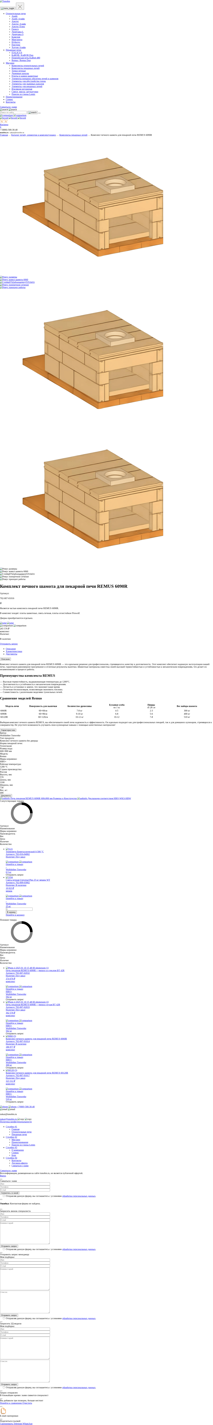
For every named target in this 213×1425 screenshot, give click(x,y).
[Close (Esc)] (1, 1179)
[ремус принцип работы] (13, 287)
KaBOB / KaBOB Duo (22, 55)
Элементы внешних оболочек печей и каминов (35, 78)
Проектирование (14, 97)
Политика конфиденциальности (16, 1121)
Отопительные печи (16, 13)
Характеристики (8, 730)
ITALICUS (17, 52)
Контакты (11, 102)
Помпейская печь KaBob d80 (26, 58)
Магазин (10, 63)
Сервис (9, 99)
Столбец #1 (11, 1126)
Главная (4, 135)
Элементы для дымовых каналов (28, 84)
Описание (5, 659)
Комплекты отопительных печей (28, 65)
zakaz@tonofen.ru (8, 1119)
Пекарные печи (13, 50)
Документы (6, 796)
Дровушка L (18, 32)
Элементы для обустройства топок (29, 81)
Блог (14, 1155)
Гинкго (15, 29)
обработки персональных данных (78, 1196)
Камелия (16, 37)
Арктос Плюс (18, 26)
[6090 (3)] (92, 274)
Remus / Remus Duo (21, 60)
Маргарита (17, 39)
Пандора (16, 45)
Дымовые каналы (20, 73)
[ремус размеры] (8, 277)
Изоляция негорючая (22, 89)
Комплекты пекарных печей (26, 68)
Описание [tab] (11, 649)
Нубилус (16, 42)
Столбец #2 (11, 1137)
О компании (18, 1150)
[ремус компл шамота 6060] (14, 279)
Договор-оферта (20, 1163)
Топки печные (19, 71)
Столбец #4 (11, 1158)
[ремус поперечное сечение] (14, 285)
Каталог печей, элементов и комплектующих (33, 135)
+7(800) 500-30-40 (26, 1106)
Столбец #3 (11, 1147)
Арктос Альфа (19, 24)
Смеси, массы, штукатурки (25, 91)
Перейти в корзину (15, 915)
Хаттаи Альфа (19, 47)
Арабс (15, 16)
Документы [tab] (11, 654)
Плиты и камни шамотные (25, 76)
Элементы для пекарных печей (27, 86)
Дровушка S (17, 34)
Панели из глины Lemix (23, 94)
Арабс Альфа (18, 18)
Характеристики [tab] (14, 651)
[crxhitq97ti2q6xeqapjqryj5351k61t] (17, 282)
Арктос (15, 21)
